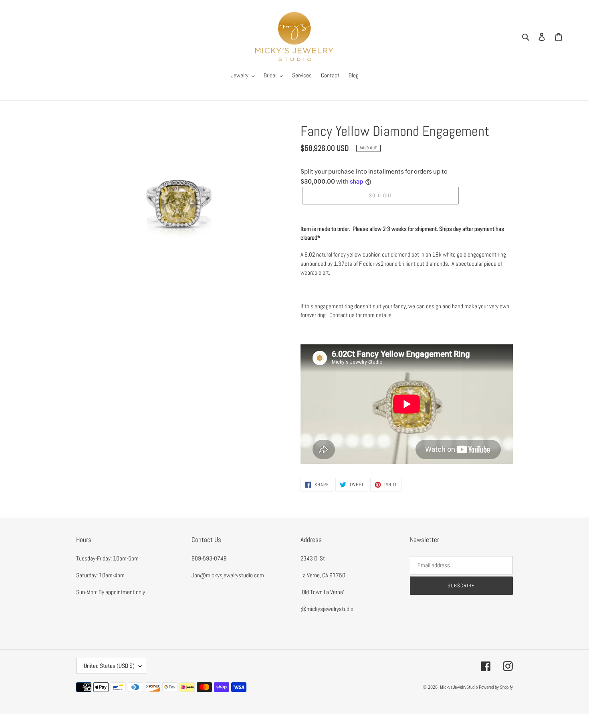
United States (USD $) (109, 666)
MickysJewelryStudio (459, 687)
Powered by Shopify (496, 687)
